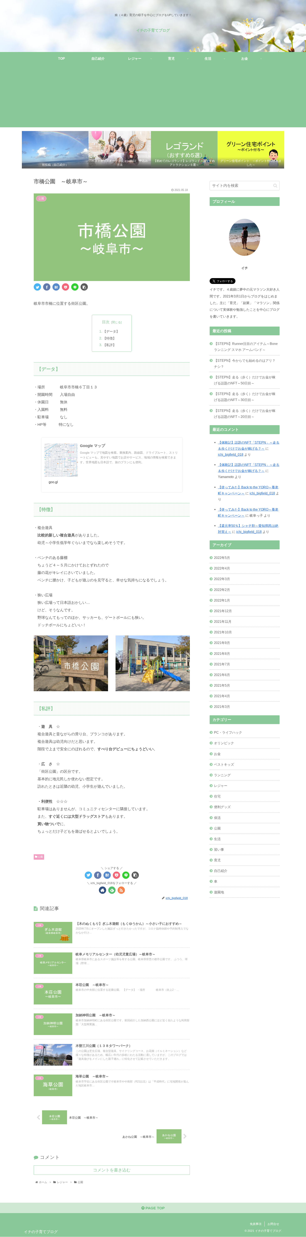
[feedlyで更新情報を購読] (112, 890)
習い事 (219, 849)
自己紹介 (220, 870)
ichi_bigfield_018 (230, 454)
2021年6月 (222, 674)
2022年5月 (222, 557)
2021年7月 (222, 664)
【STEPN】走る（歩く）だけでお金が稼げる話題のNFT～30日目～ (244, 397)
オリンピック (224, 743)
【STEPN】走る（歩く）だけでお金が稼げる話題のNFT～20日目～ (244, 414)
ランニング (222, 775)
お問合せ (273, 1224)
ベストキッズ (224, 764)
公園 (40, 856)
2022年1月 (222, 600)
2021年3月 (222, 706)
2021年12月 (223, 611)
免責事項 (255, 1224)
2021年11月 (222, 621)
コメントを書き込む (112, 1170)
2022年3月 (222, 579)
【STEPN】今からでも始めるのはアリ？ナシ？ (244, 363)
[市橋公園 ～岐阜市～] (56, 287)
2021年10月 (223, 632)
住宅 (217, 796)
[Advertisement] (153, 98)
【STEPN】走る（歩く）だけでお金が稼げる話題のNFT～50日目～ (244, 380)
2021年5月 (222, 685)
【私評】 (109, 345)
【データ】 (111, 331)
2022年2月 (222, 589)
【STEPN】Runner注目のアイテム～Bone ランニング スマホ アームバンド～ (246, 347)
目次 (105, 322)
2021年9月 (222, 643)
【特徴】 (109, 338)
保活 (217, 817)
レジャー (220, 785)
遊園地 (219, 892)
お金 (217, 753)
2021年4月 (222, 696)
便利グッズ (222, 807)
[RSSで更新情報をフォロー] (121, 890)
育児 (217, 860)
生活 (217, 839)
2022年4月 (222, 568)
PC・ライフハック (228, 732)
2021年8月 (222, 653)
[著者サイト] (102, 890)
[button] (275, 185)
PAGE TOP (154, 1208)
